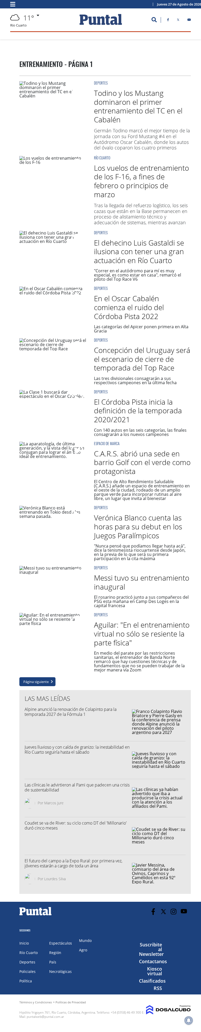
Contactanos (153, 961)
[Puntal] (35, 915)
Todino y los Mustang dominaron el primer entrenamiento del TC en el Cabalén (138, 106)
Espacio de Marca (107, 443)
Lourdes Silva (55, 878)
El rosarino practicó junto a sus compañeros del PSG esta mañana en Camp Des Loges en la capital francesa (141, 601)
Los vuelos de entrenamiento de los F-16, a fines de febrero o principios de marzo (141, 181)
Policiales (27, 971)
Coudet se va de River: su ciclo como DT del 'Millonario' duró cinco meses (76, 825)
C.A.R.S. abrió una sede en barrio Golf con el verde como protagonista (142, 462)
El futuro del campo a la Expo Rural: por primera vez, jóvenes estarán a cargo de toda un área (73, 863)
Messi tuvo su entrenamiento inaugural (141, 582)
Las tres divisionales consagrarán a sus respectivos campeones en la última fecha (135, 380)
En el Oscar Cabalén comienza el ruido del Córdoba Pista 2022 (129, 307)
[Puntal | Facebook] (168, 21)
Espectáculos (60, 943)
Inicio (24, 943)
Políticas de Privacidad (70, 1002)
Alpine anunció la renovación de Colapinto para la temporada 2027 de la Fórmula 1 (70, 711)
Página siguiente (36, 681)
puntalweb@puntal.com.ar (45, 1016)
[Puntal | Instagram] (173, 911)
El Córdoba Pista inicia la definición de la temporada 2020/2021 (138, 410)
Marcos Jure (54, 802)
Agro (83, 949)
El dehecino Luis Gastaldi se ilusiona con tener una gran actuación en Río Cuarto (139, 251)
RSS (158, 988)
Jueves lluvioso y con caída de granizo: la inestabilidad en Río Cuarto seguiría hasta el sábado (77, 749)
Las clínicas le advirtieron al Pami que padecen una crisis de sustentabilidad (77, 787)
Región (55, 952)
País (52, 962)
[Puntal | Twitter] (178, 21)
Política (25, 980)
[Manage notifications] (189, 1020)
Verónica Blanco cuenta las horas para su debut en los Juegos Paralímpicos (138, 526)
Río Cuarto (102, 157)
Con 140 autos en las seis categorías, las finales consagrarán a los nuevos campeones (140, 432)
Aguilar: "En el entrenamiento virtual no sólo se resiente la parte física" (141, 633)
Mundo (85, 940)
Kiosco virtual (154, 971)
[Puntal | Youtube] (189, 21)
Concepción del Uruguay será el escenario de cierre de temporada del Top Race (142, 359)
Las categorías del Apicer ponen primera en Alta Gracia (141, 329)
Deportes (101, 83)
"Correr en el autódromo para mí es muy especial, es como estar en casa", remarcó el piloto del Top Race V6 (137, 275)
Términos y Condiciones (35, 1002)
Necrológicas (60, 971)
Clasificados (152, 981)
